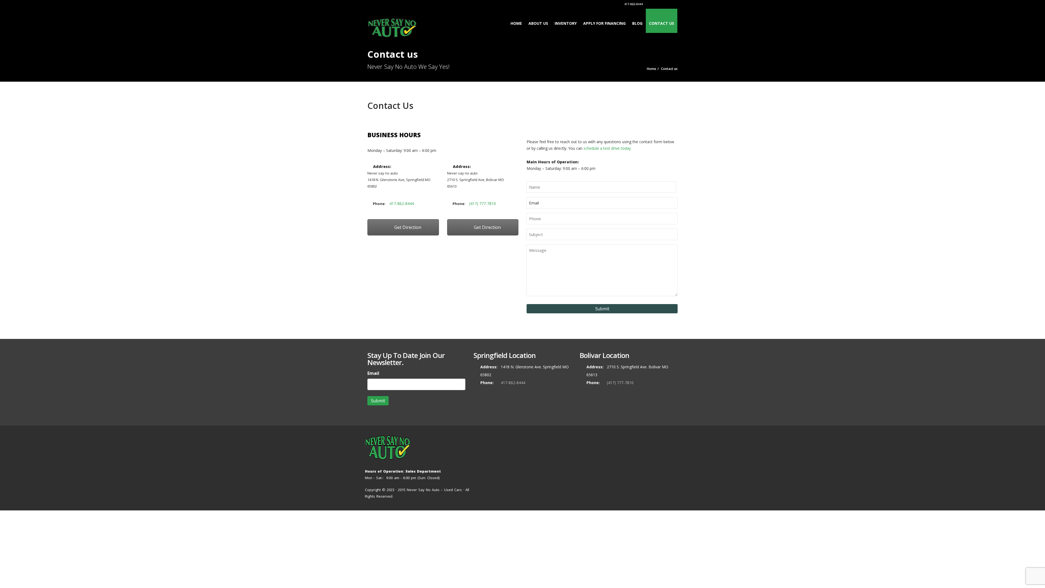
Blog (637, 23)
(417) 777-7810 (482, 203)
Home (516, 23)
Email (373, 373)
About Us (538, 23)
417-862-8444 (633, 4)
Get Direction (407, 227)
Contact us (661, 23)
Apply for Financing (604, 23)
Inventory (566, 23)
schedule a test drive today (606, 148)
